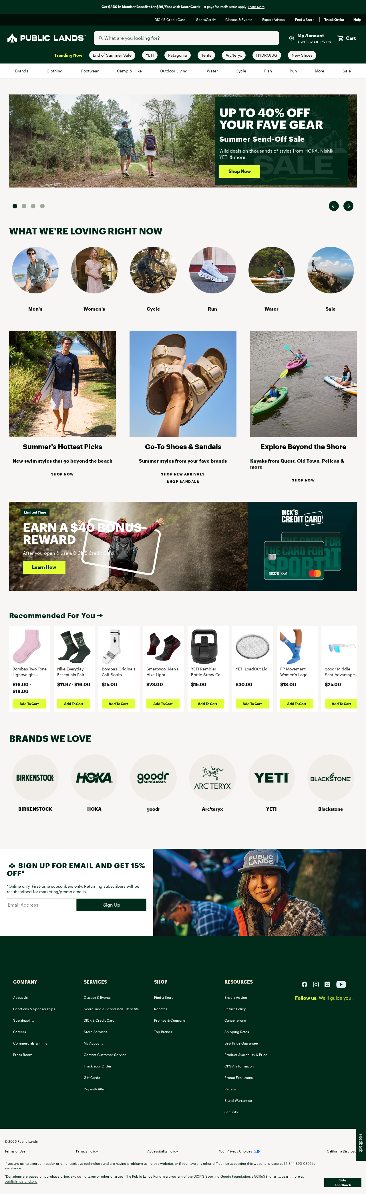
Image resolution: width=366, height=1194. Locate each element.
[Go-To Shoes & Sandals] (183, 435)
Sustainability (23, 1020)
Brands (22, 70)
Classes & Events (239, 19)
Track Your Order (98, 1066)
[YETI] (271, 799)
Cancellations (235, 1020)
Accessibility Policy (162, 1151)
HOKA (94, 809)
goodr (153, 809)
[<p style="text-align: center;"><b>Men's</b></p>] (35, 291)
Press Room (22, 1055)
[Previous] (334, 206)
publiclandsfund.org (21, 1181)
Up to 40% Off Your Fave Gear (271, 118)
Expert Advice (274, 19)
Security (231, 1112)
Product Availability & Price (245, 1055)
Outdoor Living (174, 70)
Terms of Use (15, 1151)
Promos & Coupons (169, 1020)
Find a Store (305, 19)
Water (212, 70)
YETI (271, 809)
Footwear (90, 70)
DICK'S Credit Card (171, 19)
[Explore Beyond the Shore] (303, 435)
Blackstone (330, 809)
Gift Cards (92, 1077)
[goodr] (153, 799)
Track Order (334, 19)
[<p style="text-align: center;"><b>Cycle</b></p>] (153, 291)
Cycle (241, 70)
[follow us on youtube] (341, 983)
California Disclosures (344, 1151)
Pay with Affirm (96, 1089)
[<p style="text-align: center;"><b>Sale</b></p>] (330, 291)
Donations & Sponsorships (34, 1009)
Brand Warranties (238, 1100)
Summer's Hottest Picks (62, 446)
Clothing (55, 70)
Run (294, 70)
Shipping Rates (236, 1032)
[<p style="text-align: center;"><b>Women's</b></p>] (94, 291)
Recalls (230, 1089)
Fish (268, 70)
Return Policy (235, 1009)
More (320, 70)
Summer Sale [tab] (15, 206)
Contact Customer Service (105, 1055)
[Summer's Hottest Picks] (62, 435)
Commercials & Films (30, 1043)
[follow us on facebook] (307, 983)
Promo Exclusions (238, 1077)
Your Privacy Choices (235, 1151)
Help (357, 19)
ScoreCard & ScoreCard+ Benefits (111, 1009)
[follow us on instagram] (318, 983)
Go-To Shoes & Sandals (183, 446)
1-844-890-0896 (298, 1163)
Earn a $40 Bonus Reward (82, 533)
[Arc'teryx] (212, 799)
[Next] (348, 206)
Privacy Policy (87, 1151)
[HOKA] (94, 799)
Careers (19, 1032)
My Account (93, 1043)
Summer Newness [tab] (42, 206)
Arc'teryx (212, 809)
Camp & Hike (129, 70)
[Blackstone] (330, 799)
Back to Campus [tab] (33, 206)
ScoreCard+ (206, 19)
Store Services (96, 1032)
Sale (347, 70)
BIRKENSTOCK (35, 809)
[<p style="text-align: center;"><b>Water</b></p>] (271, 291)
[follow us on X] (329, 983)
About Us (20, 997)
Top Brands (163, 1032)
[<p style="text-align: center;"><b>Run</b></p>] (212, 291)
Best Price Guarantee (241, 1043)
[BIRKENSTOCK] (35, 799)
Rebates (160, 1009)
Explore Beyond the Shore (303, 446)
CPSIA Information (239, 1066)
